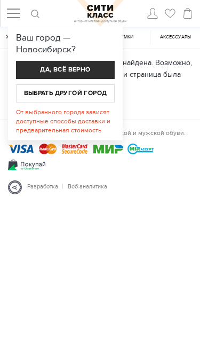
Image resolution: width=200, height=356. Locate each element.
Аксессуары (175, 37)
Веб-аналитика (87, 186)
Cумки (125, 37)
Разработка (42, 186)
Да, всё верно (65, 70)
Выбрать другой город (65, 93)
